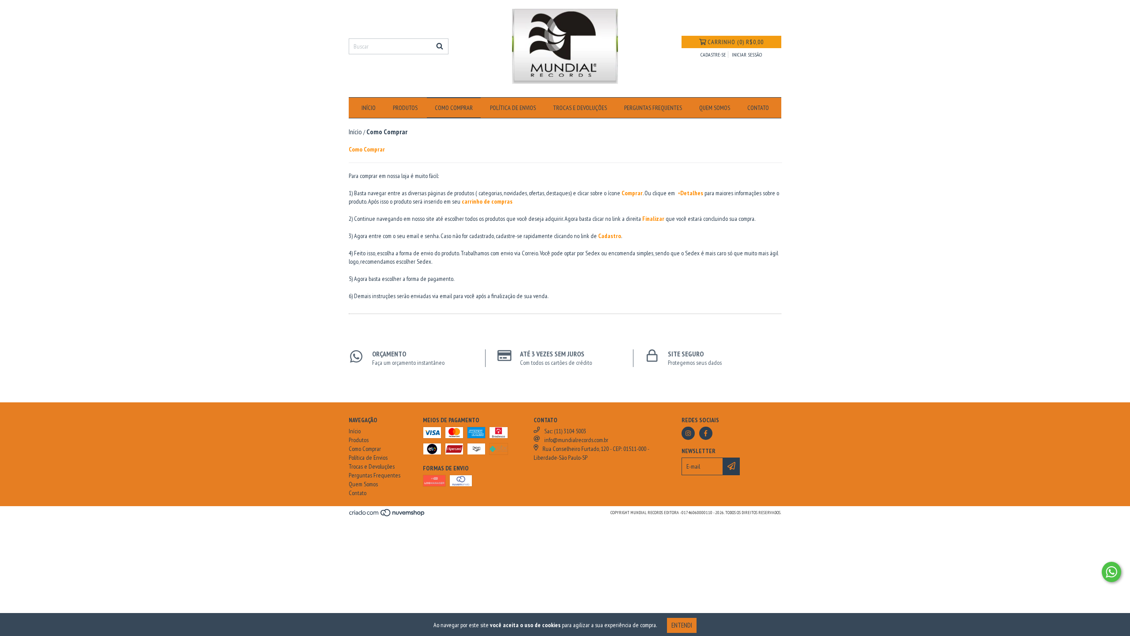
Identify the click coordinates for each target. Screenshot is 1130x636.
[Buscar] (439, 46)
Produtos (405, 108)
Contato (758, 108)
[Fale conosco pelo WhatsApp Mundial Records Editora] (1111, 572)
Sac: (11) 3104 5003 (565, 431)
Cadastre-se (713, 54)
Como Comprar (454, 108)
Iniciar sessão (747, 54)
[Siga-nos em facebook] (705, 433)
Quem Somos (714, 108)
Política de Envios (513, 108)
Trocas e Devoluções (580, 108)
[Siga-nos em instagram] (688, 433)
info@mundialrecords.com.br (576, 440)
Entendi (681, 625)
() (736, 42)
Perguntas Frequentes (653, 108)
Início (369, 108)
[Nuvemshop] (387, 515)
